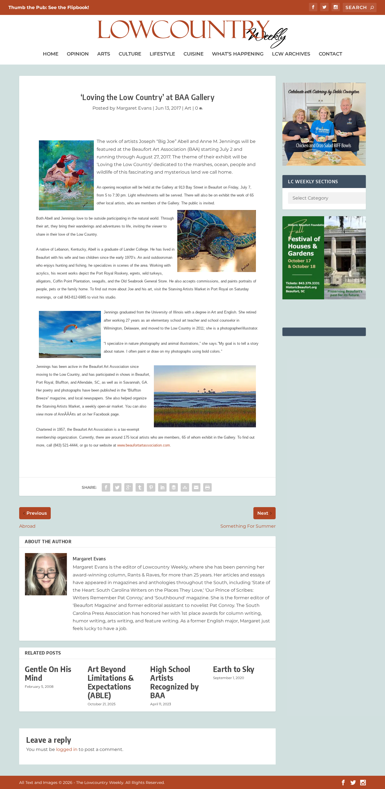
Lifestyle (162, 54)
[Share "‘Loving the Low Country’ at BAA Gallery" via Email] (196, 487)
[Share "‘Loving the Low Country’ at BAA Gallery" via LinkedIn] (162, 487)
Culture (130, 54)
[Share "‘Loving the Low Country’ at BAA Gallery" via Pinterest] (151, 487)
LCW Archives (291, 54)
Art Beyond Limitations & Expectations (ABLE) (111, 682)
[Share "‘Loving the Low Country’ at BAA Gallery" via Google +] (128, 487)
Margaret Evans (134, 108)
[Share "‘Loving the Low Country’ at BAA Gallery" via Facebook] (106, 487)
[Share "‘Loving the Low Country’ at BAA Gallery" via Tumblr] (139, 487)
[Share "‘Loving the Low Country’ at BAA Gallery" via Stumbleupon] (185, 487)
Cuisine (193, 54)
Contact (330, 54)
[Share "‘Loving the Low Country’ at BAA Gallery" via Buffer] (173, 487)
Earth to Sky (234, 669)
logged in (67, 749)
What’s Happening (238, 54)
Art (188, 108)
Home (50, 54)
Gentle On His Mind (48, 673)
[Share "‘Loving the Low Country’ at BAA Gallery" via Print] (207, 487)
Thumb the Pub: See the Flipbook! (48, 7)
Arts (103, 54)
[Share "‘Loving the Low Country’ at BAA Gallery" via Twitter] (117, 487)
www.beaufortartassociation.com (143, 445)
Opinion (78, 54)
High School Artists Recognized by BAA (174, 682)
